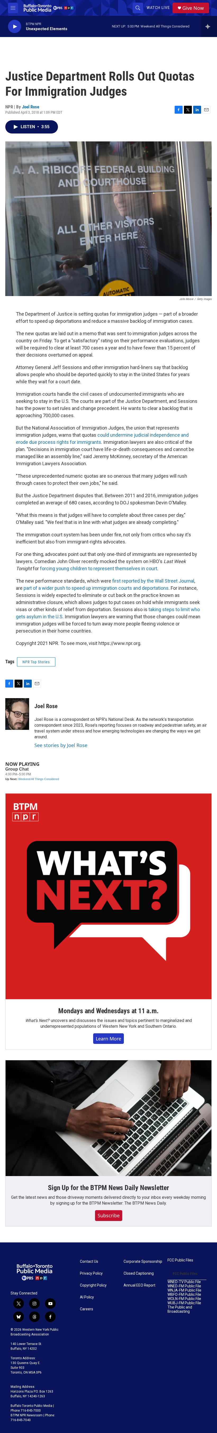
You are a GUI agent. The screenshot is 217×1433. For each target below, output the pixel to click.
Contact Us (89, 1262)
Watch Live (158, 8)
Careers (86, 1309)
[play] (14, 27)
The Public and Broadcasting (180, 1309)
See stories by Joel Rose (60, 745)
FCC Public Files (180, 1260)
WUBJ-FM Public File (184, 1303)
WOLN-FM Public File (184, 1299)
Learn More (108, 1038)
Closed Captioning (139, 1273)
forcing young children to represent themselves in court (98, 568)
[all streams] (209, 26)
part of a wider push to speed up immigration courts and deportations (96, 588)
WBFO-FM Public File (184, 1295)
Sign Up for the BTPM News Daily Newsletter (108, 1188)
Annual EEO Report (139, 1285)
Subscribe (109, 1215)
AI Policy (87, 1297)
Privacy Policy (91, 1273)
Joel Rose (30, 106)
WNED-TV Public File (184, 1282)
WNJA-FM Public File (184, 1290)
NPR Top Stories (36, 662)
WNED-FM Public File (184, 1286)
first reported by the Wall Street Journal (153, 581)
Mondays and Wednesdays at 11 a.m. (108, 1011)
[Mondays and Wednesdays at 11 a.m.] (108, 896)
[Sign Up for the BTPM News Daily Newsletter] (108, 1118)
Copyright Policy (93, 1285)
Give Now (193, 8)
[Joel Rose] (17, 714)
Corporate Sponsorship (143, 1262)
